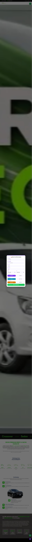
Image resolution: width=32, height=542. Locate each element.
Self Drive (20, 282)
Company (20, 275)
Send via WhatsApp (16, 284)
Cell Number (9, 261)
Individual (11, 275)
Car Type (8, 264)
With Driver (11, 282)
